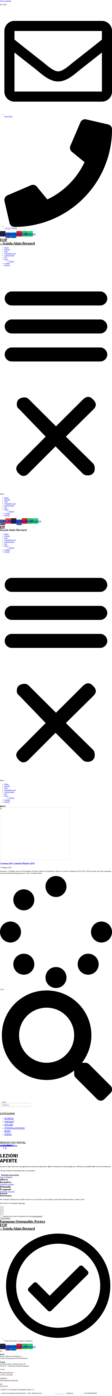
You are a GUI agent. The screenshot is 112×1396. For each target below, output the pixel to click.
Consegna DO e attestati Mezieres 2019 (17, 863)
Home (6, 248)
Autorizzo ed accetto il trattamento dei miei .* (23, 1216)
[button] (56, 381)
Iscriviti (7, 265)
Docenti (7, 250)
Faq (5, 257)
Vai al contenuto (5, 1)
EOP (3, 240)
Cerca (2, 989)
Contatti (7, 263)
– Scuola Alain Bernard (17, 243)
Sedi (5, 252)
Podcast (11, 261)
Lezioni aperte (9, 255)
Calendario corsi (10, 253)
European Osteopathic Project (22, 1221)
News (6, 259)
